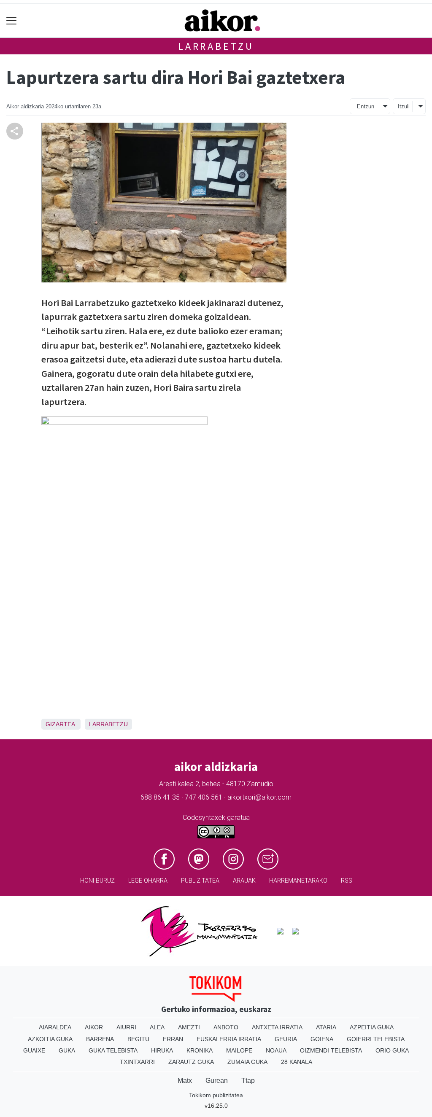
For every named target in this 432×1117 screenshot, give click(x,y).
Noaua (276, 1050)
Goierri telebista (376, 1039)
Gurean (216, 1080)
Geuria (286, 1039)
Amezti (189, 1027)
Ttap (248, 1080)
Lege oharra (147, 880)
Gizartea (60, 724)
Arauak (244, 880)
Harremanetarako (298, 880)
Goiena (321, 1039)
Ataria (326, 1027)
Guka (67, 1050)
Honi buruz (97, 880)
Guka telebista (113, 1050)
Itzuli (404, 106)
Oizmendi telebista (331, 1050)
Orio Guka (392, 1050)
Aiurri (126, 1027)
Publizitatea (200, 880)
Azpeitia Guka (372, 1027)
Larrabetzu (216, 46)
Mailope (239, 1050)
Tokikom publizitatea (216, 1095)
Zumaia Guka (247, 1061)
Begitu (138, 1039)
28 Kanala (296, 1061)
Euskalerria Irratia (229, 1039)
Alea (157, 1027)
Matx (185, 1080)
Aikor (94, 1027)
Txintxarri (137, 1061)
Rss (346, 880)
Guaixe (34, 1050)
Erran (173, 1039)
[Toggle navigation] (12, 20)
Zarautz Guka (191, 1061)
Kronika (199, 1050)
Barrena (100, 1039)
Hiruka (162, 1050)
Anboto (225, 1027)
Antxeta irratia (277, 1027)
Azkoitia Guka (50, 1039)
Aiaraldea (55, 1027)
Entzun (365, 106)
